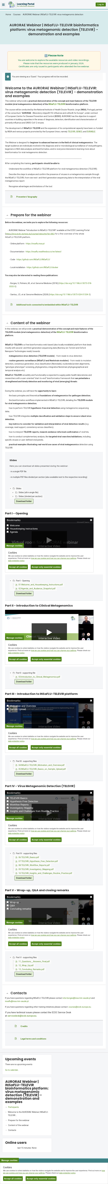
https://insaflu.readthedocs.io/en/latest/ (44, 251)
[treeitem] (27, 1107)
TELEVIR (71, 131)
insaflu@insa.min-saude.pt (17, 1001)
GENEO (79, 131)
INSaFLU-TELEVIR (56, 104)
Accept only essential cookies (41, 1178)
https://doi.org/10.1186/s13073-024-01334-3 (70, 294)
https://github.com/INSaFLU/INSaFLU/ (33, 259)
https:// (9, 233)
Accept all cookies (13, 1178)
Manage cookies (9, 1160)
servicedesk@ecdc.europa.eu (21, 1015)
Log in (101, 4)
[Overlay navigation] (3, 4)
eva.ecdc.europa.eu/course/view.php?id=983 (34, 233)
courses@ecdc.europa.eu (79, 1007)
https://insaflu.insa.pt (35, 243)
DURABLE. (91, 131)
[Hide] (7, 215)
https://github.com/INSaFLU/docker (42, 267)
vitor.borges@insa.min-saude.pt (77, 998)
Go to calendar (11, 1070)
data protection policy (67, 1173)
